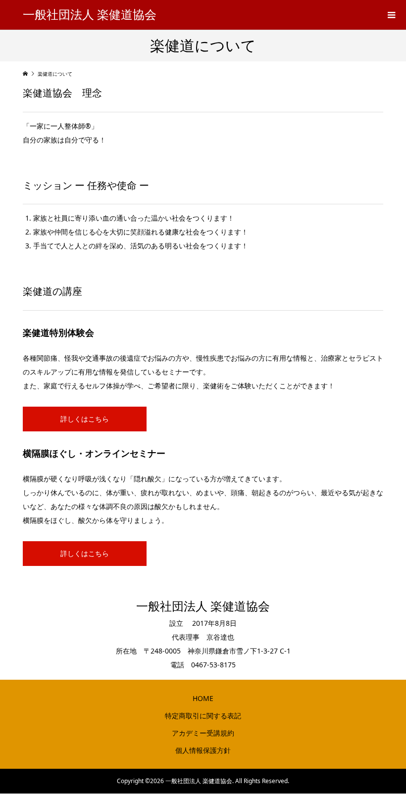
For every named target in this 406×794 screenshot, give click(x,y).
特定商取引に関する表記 (203, 715)
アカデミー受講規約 (203, 733)
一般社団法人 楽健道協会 (89, 14)
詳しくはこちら (84, 418)
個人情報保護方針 (203, 750)
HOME (203, 698)
